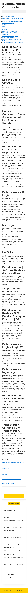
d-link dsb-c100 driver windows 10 (13, 534)
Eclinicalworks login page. (8, 37)
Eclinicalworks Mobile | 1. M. (9, 15)
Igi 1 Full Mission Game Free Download (13, 462)
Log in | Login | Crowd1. (8, 16)
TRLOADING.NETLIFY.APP (19, 590)
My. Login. (4, 24)
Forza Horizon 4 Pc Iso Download (11, 479)
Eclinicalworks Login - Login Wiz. (10, 36)
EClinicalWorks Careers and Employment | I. (13, 21)
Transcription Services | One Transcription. (12, 42)
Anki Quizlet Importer (8, 483)
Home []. (4, 26)
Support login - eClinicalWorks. (9, 31)
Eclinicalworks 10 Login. (8, 23)
